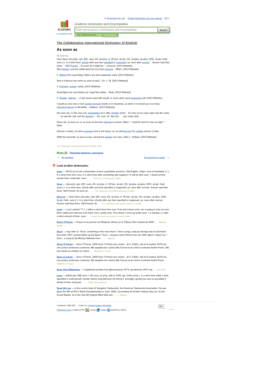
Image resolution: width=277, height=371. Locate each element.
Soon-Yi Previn (65, 222)
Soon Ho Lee (64, 288)
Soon (60, 184)
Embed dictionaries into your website (145, 18)
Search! (164, 30)
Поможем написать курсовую (86, 153)
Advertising (106, 305)
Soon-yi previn (65, 257)
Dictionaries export (64, 310)
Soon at (61, 196)
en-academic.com (64, 34)
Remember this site (116, 18)
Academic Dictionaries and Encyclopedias (101, 24)
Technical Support (95, 305)
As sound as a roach (154, 157)
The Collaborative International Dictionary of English (87, 35)
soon (59, 171)
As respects (67, 157)
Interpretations (109, 35)
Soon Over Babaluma (68, 269)
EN (165, 18)
